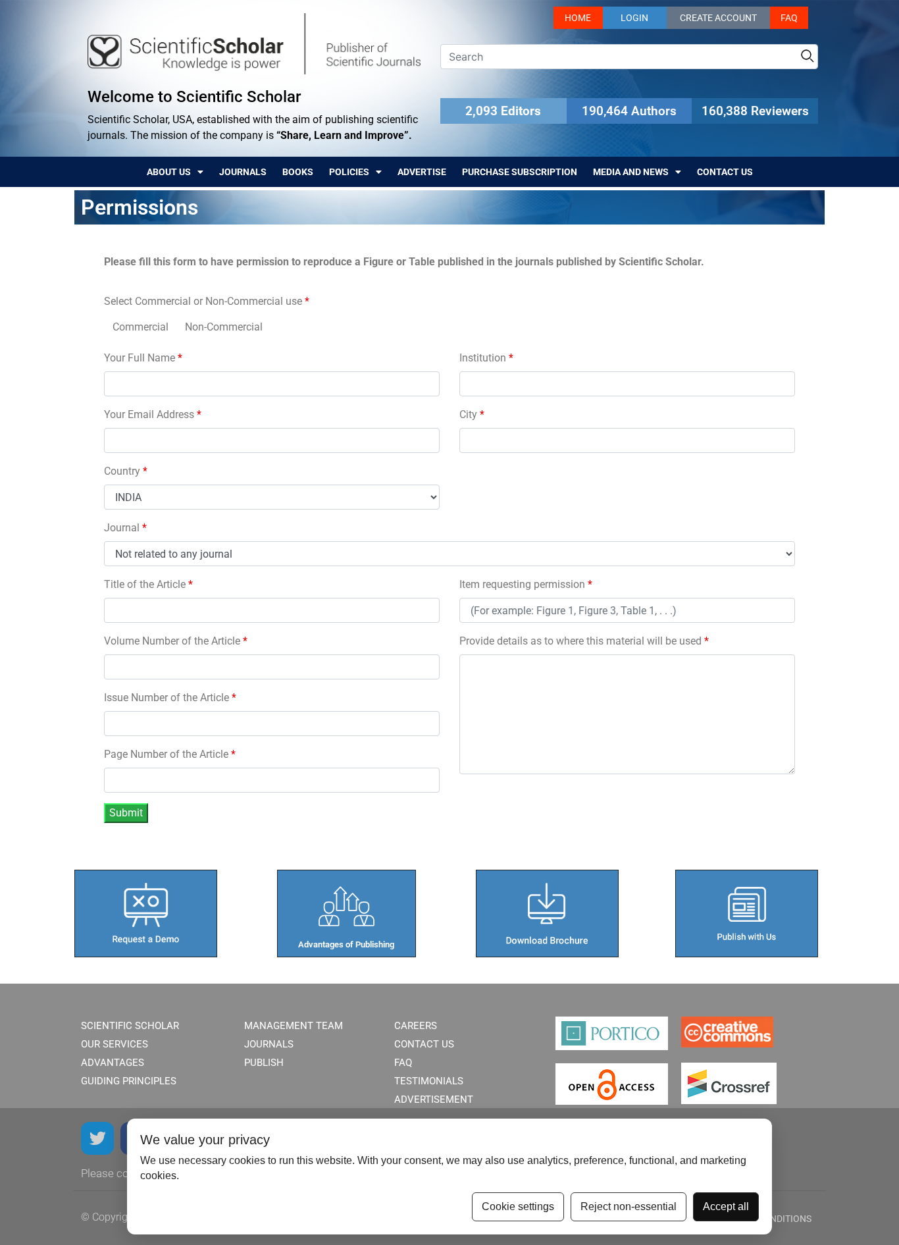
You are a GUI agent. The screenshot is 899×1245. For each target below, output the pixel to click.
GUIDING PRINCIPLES (128, 1081)
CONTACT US (424, 1044)
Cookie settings (518, 1206)
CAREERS (415, 1026)
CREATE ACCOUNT (718, 18)
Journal (125, 527)
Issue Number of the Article (170, 697)
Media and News (631, 172)
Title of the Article (148, 584)
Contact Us (725, 172)
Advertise (422, 172)
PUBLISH (264, 1063)
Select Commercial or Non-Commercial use (206, 301)
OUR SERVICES (114, 1044)
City (471, 414)
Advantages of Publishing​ (346, 944)
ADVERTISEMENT (433, 1099)
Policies (349, 172)
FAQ (789, 18)
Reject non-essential (628, 1206)
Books (297, 172)
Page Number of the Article (170, 754)
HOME (578, 18)
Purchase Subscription (519, 172)
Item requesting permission (525, 584)
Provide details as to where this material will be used (584, 641)
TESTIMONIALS (428, 1081)
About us (169, 172)
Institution (486, 358)
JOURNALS (269, 1044)
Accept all (726, 1206)
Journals (243, 172)
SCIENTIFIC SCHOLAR (130, 1026)
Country (125, 471)
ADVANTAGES (112, 1063)
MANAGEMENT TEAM (293, 1026)
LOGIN (634, 18)
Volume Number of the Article (175, 641)
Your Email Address (152, 414)
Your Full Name (143, 358)
